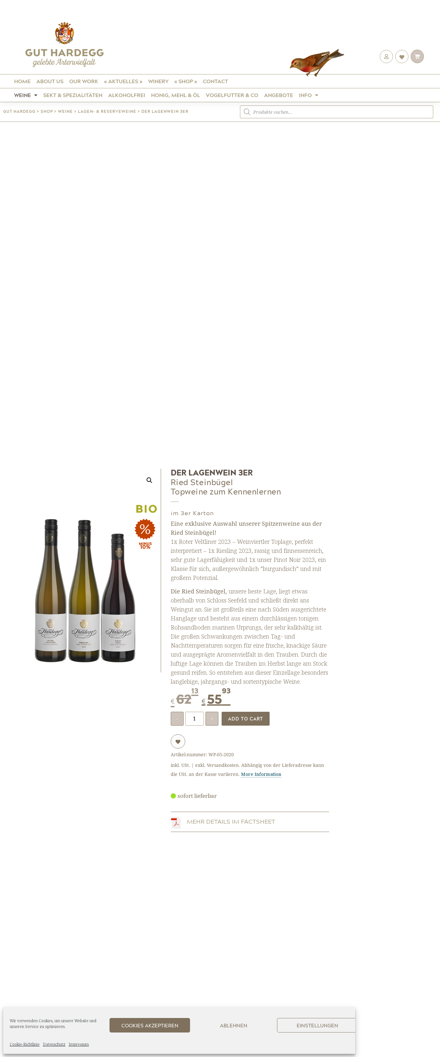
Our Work (83, 81)
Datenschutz (54, 1044)
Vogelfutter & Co (232, 95)
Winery (158, 81)
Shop (47, 111)
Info (305, 95)
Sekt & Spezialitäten (72, 95)
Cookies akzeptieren (149, 1025)
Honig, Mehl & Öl (175, 95)
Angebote (278, 95)
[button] (149, 480)
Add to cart (245, 718)
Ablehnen (233, 1025)
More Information (261, 774)
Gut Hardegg (19, 111)
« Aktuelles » (123, 81)
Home (22, 81)
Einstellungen (317, 1025)
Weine (22, 95)
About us (49, 81)
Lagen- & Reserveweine (107, 111)
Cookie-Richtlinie (25, 1044)
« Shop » (185, 81)
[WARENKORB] (417, 56)
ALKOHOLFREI (126, 95)
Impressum (79, 1044)
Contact (215, 81)
